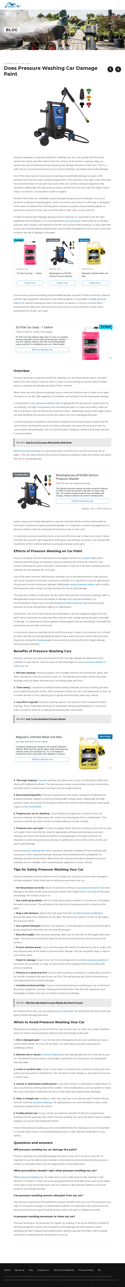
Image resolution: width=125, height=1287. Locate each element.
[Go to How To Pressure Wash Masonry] (110, 69)
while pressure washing (88, 913)
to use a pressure (71, 221)
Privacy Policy (86, 1270)
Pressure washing (51, 1054)
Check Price (30, 283)
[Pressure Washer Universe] (12, 5)
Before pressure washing (27, 451)
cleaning (41, 640)
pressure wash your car (66, 1011)
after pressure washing (94, 960)
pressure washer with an (50, 403)
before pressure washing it (69, 603)
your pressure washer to (89, 887)
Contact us (43, 1270)
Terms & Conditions (63, 1270)
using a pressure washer (82, 584)
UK (99, 1270)
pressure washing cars (33, 850)
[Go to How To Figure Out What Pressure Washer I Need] (118, 69)
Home (7, 1270)
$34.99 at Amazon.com (42, 350)
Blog (28, 63)
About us (19, 1270)
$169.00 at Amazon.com (83, 501)
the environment (32, 806)
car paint (85, 558)
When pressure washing (26, 1177)
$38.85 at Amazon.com (42, 759)
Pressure (42, 780)
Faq (31, 1270)
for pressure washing (41, 1102)
